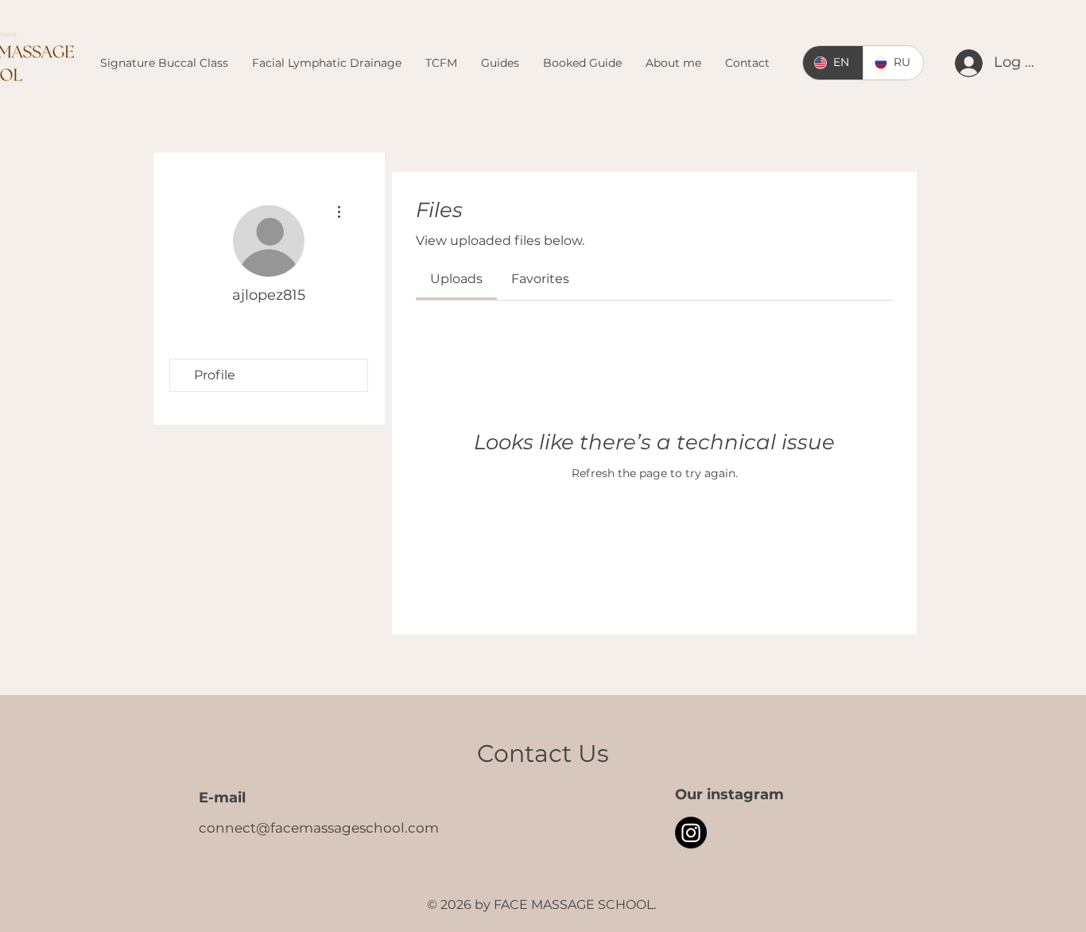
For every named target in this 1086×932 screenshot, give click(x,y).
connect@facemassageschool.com (319, 828)
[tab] (456, 279)
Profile (214, 375)
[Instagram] (691, 833)
